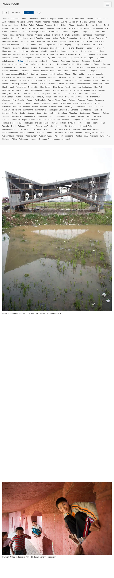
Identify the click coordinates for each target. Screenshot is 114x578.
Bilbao (63, 25)
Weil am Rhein (8, 136)
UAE (46, 126)
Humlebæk (40, 54)
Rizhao (76, 103)
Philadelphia (76, 97)
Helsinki (43, 51)
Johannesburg (31, 61)
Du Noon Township (10, 41)
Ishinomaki (62, 58)
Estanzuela (99, 41)
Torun (103, 123)
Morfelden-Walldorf (83, 81)
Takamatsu (41, 120)
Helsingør (34, 51)
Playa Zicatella (18, 100)
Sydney (5, 120)
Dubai (22, 41)
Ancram (90, 19)
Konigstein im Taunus (91, 64)
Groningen (43, 48)
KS (15, 67)
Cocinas (29, 35)
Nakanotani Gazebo (56, 84)
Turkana (30, 126)
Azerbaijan (73, 22)
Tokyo (80, 123)
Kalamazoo (65, 61)
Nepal (11, 87)
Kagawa (55, 61)
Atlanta (38, 22)
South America (29, 116)
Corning (5, 38)
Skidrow (5, 116)
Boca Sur (80, 25)
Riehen (55, 103)
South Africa (16, 116)
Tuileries (21, 126)
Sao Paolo (98, 110)
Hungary (50, 54)
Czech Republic (36, 38)
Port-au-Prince (54, 100)
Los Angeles (92, 71)
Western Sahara (45, 136)
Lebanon (35, 71)
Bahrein (92, 22)
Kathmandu (16, 64)
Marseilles (6, 77)
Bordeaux (90, 25)
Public (4, 103)
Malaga (60, 74)
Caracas (64, 32)
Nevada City (33, 87)
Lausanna (14, 71)
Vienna (49, 133)
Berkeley (48, 25)
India (85, 54)
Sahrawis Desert (55, 107)
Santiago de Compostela (59, 110)
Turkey (39, 126)
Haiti (63, 48)
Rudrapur (17, 107)
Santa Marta (28, 110)
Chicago (84, 32)
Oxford (93, 94)
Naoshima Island (83, 84)
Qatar (28, 103)
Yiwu (86, 136)
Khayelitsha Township (66, 64)
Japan (90, 58)
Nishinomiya (66, 90)
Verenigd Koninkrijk (10, 133)
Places (27, 13)
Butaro (72, 28)
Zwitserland (23, 139)
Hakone (71, 48)
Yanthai (79, 136)
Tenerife (85, 120)
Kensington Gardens (31, 64)
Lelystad (44, 71)
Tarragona (76, 120)
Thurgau (54, 123)
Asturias (11, 22)
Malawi (68, 74)
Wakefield (69, 133)
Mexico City (89, 77)
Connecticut (87, 35)
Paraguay (40, 97)
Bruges (32, 28)
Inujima (37, 58)
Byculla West (98, 28)
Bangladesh (7, 25)
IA (57, 54)
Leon (52, 71)
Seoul (39, 113)
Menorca (62, 77)
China (4, 35)
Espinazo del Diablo (77, 41)
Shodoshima (85, 113)
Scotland (6, 113)
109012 (5, 19)
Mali (75, 74)
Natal (4, 87)
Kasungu (6, 64)
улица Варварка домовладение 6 (56, 139)
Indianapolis (102, 54)
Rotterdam (6, 107)
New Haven (58, 87)
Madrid (52, 74)
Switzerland (98, 116)
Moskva (5, 84)
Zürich (14, 139)
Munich (42, 84)
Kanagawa (86, 61)
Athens (30, 22)
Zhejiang (6, 139)
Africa (24, 19)
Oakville (27, 94)
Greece (34, 48)
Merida (71, 77)
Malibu (81, 74)
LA (40, 67)
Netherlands (21, 87)
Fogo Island (50, 45)
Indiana (92, 54)
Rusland (26, 107)
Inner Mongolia (26, 58)
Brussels (40, 28)
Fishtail (33, 45)
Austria (64, 22)
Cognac (38, 35)
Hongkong (6, 54)
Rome (97, 103)
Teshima (94, 120)
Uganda (59, 126)
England (63, 41)
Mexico (79, 77)
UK (65, 126)
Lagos (60, 67)
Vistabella (59, 133)
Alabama (44, 19)
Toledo (87, 123)
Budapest (50, 28)
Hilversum (75, 51)
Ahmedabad (33, 19)
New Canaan (45, 87)
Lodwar (74, 71)
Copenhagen (99, 35)
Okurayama (56, 94)
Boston (99, 25)
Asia (4, 22)
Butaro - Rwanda (84, 28)
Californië (23, 32)
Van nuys (76, 129)
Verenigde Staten (27, 133)
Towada (5, 126)
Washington (89, 133)
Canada (44, 32)
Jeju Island (100, 58)
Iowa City (46, 58)
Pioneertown (95, 97)
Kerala (52, 64)
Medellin (42, 77)
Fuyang (68, 45)
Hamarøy (80, 48)
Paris (55, 97)
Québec (36, 103)
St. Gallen (71, 116)
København (7, 67)
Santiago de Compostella (81, 110)
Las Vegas (101, 67)
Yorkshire (94, 136)
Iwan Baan (10, 4)
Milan (30, 81)
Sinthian (106, 113)
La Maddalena (50, 67)
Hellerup (24, 51)
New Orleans (70, 87)
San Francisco (81, 107)
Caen (4, 32)
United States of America (40, 129)
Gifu (93, 45)
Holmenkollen (86, 51)
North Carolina (90, 90)
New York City (8, 90)
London (82, 71)
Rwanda (43, 107)
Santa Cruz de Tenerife (11, 110)
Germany (86, 45)
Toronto (95, 123)
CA (106, 28)
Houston (16, 54)
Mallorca (90, 74)
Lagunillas (69, 67)
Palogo (18, 97)
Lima (59, 71)
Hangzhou (6, 51)
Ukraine (72, 126)
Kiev (79, 64)
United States (23, 129)
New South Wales (85, 87)
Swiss (89, 116)
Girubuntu (6, 48)
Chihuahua (94, 32)
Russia (35, 107)
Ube (51, 126)
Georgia (77, 45)
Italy (70, 58)
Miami (4, 81)
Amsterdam (79, 19)
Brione (5, 28)
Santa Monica (40, 110)
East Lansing (52, 41)
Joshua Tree (44, 61)
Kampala (75, 61)
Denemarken (72, 38)
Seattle (22, 113)
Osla (81, 94)
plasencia (6, 100)
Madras (44, 74)
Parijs (48, 97)
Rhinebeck (46, 103)
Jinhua (20, 61)
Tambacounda (54, 120)
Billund (71, 25)
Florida (40, 45)
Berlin (56, 25)
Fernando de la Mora (10, 45)
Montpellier (68, 81)
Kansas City (97, 61)
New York (98, 87)
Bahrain (83, 22)
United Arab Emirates (86, 126)
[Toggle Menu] (108, 4)
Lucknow (34, 74)
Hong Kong (99, 51)
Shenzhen (73, 113)
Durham (30, 41)
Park (61, 97)
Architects (16, 13)
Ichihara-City (71, 54)
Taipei (24, 120)
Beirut (31, 25)
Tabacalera (15, 120)
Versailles (40, 133)
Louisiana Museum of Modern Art (15, 74)
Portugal (72, 100)
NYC (20, 94)
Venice (96, 129)
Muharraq (15, 84)
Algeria (53, 19)
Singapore (96, 113)
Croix (13, 38)
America (69, 19)
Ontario (67, 94)
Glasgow (16, 48)
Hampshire (100, 48)
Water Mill (100, 133)
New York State (22, 90)
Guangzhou (55, 48)
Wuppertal (69, 136)
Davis (62, 38)
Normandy (78, 90)
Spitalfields (60, 116)
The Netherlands (42, 123)
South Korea (42, 116)
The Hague (28, 123)
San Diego (69, 107)
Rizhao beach (86, 103)
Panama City (28, 97)
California (13, 32)
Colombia (56, 35)
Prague (90, 100)
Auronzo (46, 22)
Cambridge (33, 32)
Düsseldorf (40, 41)
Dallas (55, 38)
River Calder (66, 103)
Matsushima (32, 77)
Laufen (5, 71)
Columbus (76, 35)
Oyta (100, 94)
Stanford (80, 116)
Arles (105, 19)
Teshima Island (8, 123)
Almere (61, 19)
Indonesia (6, 58)
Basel (16, 25)
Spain (51, 116)
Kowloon (106, 64)
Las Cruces (90, 67)
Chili (103, 32)
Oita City (36, 94)
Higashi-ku (64, 51)
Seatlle (14, 113)
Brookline (14, 28)
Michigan (13, 81)
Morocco (96, 81)
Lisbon (65, 71)
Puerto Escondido (17, 103)
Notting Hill (6, 94)
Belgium (39, 25)
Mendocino (52, 77)
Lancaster (80, 67)
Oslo (87, 94)
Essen (89, 41)
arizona (98, 19)
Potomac (81, 100)
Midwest (22, 81)
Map (5, 13)
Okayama (46, 94)
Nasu (106, 84)
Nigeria (47, 90)
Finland (25, 45)
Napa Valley (97, 84)
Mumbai (24, 84)
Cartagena (74, 32)
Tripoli (13, 126)
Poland (29, 100)
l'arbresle (33, 67)
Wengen (19, 136)
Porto (64, 100)
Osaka (74, 94)
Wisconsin (59, 136)
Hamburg (90, 48)
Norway (101, 90)
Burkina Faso (61, 28)
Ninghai (56, 90)
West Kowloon (31, 136)
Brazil (106, 25)
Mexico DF (100, 77)
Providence (99, 100)
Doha (91, 38)
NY (15, 94)
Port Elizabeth (40, 100)
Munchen (33, 84)
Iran (53, 58)
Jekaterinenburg (9, 61)
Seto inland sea (49, 113)
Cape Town (53, 32)
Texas (19, 123)
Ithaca (76, 58)
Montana (48, 81)
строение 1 (35, 139)
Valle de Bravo (64, 129)
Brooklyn (23, 28)
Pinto (86, 97)
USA (54, 129)
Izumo (83, 58)
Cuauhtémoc (23, 38)
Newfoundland (36, 90)
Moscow (105, 81)
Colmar (47, 35)
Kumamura (23, 67)
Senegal (30, 113)
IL (79, 54)
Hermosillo (53, 51)
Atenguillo (21, 22)
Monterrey (58, 81)
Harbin (16, 51)
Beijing (24, 25)
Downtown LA (101, 38)
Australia (55, 22)
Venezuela (86, 129)
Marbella (99, 74)
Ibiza (62, 54)
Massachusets (18, 77)
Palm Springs (7, 97)
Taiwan (32, 120)
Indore (15, 58)
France (60, 45)
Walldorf (78, 133)
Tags (39, 13)
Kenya (45, 64)
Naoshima (70, 84)
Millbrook (38, 81)
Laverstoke (25, 71)
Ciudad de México (17, 35)
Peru (67, 97)
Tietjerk (63, 123)
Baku (100, 22)
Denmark (83, 38)
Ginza (100, 45)
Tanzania (65, 120)
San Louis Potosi (96, 107)
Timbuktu (71, 123)
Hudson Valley (28, 54)
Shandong (62, 113)
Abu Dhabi (15, 19)
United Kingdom (8, 129)
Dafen (47, 38)
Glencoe (25, 48)
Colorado (66, 35)
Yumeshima (105, 136)
